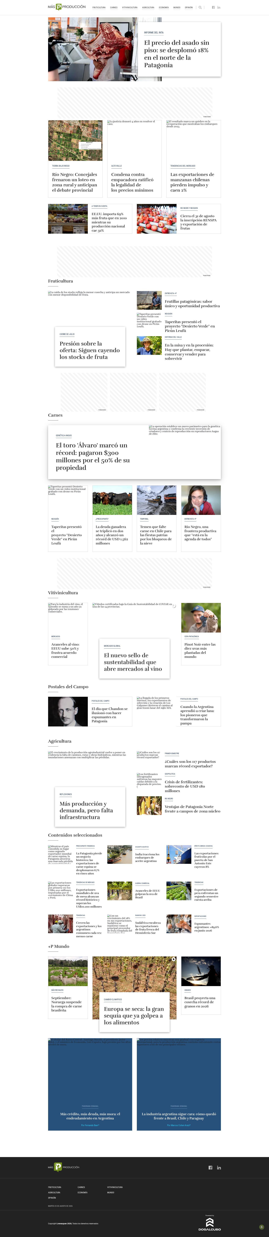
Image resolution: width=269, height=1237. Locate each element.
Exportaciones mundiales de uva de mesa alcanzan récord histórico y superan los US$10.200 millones (89, 898)
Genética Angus (64, 435)
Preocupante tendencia (85, 846)
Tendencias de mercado (85, 882)
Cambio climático (113, 999)
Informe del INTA (153, 32)
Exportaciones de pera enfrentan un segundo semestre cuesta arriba (206, 895)
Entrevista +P (171, 293)
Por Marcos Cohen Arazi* (179, 1125)
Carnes (113, 7)
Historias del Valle (173, 337)
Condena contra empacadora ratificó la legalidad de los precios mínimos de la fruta (132, 185)
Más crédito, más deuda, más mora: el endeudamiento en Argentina (90, 1116)
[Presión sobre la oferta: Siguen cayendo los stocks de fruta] (90, 322)
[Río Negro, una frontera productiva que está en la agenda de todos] (201, 500)
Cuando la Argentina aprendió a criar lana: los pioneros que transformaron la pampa (197, 715)
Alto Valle (116, 166)
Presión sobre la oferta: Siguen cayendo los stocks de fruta (90, 350)
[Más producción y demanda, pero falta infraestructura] (90, 782)
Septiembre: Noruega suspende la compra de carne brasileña (66, 1004)
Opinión (189, 7)
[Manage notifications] (261, 1227)
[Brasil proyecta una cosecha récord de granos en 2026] (201, 971)
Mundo (176, 7)
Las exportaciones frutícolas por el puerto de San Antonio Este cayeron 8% (206, 860)
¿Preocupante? (102, 519)
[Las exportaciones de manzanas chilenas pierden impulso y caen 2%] (194, 140)
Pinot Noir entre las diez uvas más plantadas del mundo (200, 650)
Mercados (55, 636)
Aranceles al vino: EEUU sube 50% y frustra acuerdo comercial (65, 650)
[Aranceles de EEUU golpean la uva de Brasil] (119, 891)
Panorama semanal (90, 1106)
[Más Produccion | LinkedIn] (219, 7)
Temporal (144, 519)
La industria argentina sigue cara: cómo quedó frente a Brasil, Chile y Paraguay (179, 1116)
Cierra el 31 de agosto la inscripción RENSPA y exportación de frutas (198, 222)
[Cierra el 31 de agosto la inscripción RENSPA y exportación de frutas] (157, 219)
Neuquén (168, 314)
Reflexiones (66, 794)
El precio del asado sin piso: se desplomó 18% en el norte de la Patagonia (176, 54)
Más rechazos (57, 990)
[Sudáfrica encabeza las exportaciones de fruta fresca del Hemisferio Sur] (119, 924)
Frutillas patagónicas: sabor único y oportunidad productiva (192, 303)
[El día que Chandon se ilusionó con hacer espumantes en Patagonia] (68, 711)
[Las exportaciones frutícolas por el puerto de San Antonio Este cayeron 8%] (178, 854)
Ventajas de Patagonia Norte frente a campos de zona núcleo (192, 809)
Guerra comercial (142, 883)
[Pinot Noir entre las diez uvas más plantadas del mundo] (201, 618)
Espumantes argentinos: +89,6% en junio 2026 (206, 927)
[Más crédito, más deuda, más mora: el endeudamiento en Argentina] (90, 1069)
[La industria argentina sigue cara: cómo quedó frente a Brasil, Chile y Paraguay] (179, 1069)
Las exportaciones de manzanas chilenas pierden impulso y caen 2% (192, 182)
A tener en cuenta (99, 206)
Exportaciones (200, 916)
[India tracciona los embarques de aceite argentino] (119, 854)
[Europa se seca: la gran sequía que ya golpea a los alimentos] (134, 987)
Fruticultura (99, 7)
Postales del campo (100, 701)
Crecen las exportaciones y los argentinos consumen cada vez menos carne (88, 929)
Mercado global (112, 646)
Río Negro (169, 799)
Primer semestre (172, 754)
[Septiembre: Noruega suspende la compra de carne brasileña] (68, 971)
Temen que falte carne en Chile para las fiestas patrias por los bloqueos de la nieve (156, 535)
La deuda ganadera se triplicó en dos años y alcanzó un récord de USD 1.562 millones (112, 535)
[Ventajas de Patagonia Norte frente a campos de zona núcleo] (149, 805)
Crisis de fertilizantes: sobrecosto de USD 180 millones (185, 786)
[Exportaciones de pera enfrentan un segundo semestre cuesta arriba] (178, 891)
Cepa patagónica (191, 636)
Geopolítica (170, 774)
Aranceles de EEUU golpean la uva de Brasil (147, 894)
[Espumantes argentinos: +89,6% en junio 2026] (178, 924)
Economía (164, 7)
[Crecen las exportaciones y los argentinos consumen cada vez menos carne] (60, 924)
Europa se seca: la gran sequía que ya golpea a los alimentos (134, 1016)
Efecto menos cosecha (203, 846)
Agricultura (148, 7)
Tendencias (198, 882)
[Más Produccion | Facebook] (213, 7)
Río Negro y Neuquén (189, 208)
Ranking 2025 (140, 915)
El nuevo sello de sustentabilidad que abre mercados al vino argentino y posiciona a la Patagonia (134, 669)
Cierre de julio (67, 334)
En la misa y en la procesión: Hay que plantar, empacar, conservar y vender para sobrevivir (189, 352)
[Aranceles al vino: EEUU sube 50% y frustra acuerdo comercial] (68, 618)
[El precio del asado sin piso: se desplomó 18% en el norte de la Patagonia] (134, 49)
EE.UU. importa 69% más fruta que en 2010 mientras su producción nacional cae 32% (109, 222)
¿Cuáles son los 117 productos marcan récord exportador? (190, 763)
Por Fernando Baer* (90, 1125)
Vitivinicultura (129, 7)
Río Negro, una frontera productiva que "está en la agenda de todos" (200, 533)
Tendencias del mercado (182, 166)
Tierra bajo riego (60, 166)
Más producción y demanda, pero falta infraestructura (86, 810)
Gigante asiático (142, 847)
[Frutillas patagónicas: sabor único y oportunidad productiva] (149, 300)
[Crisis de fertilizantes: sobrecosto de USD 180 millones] (149, 782)
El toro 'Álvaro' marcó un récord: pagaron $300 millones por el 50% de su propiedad (93, 456)
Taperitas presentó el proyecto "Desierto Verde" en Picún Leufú (190, 326)
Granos (187, 990)
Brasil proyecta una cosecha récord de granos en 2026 (199, 1002)
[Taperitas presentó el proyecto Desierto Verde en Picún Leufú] (149, 322)
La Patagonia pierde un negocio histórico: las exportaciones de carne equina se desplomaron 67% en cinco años (89, 863)
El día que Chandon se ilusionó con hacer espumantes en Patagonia (110, 715)
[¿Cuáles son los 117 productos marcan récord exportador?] (149, 760)
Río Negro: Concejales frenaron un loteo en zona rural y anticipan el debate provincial (74, 182)
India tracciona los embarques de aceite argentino (147, 858)
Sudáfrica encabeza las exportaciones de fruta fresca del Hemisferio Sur (148, 928)
